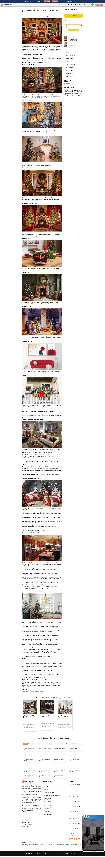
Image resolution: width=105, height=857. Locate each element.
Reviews (63, 4)
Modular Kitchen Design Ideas (70, 55)
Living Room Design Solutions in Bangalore (44, 754)
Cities (83, 4)
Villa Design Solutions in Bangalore (59, 748)
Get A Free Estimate (73, 30)
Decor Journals (68, 52)
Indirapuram (51, 799)
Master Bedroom (25, 844)
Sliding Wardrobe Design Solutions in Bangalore (74, 771)
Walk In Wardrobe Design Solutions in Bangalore (59, 771)
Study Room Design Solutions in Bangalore (59, 760)
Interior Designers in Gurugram (75, 806)
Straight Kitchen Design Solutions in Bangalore (29, 771)
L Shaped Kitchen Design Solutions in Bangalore (74, 765)
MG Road (50, 808)
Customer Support (69, 1)
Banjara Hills (46, 789)
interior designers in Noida (38, 622)
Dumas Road (49, 814)
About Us (76, 4)
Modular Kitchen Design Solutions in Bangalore (45, 765)
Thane (50, 798)
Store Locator (88, 4)
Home (55, 4)
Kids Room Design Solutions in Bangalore (29, 760)
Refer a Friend (36, 853)
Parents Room (47, 844)
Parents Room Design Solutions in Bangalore (44, 760)
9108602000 (72, 833)
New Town (49, 792)
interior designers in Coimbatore (34, 564)
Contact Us (72, 4)
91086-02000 (39, 1)
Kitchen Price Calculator (26, 826)
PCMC (58, 795)
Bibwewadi (55, 795)
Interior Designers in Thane (74, 801)
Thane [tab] (81, 743)
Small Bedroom (53, 844)
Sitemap (53, 853)
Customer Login (55, 1)
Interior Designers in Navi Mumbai (75, 808)
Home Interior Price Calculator (27, 824)
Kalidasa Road (50, 805)
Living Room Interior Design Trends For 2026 (72, 95)
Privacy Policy (28, 853)
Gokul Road (49, 804)
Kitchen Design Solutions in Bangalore (73, 749)
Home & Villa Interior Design (26, 813)
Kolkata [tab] (57, 743)
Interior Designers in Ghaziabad (75, 803)
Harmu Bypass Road (50, 807)
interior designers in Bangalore (27, 337)
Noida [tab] (62, 743)
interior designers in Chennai (33, 508)
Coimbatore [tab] (50, 743)
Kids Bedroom (37, 844)
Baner (52, 795)
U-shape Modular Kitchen (60, 844)
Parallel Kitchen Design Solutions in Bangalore (44, 776)
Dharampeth (49, 811)
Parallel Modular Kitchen (79, 844)
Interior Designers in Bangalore (75, 784)
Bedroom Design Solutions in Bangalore (73, 754)
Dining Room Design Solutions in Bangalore (44, 771)
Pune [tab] (39, 743)
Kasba (53, 792)
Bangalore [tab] (26, 743)
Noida (51, 796)
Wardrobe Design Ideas (69, 73)
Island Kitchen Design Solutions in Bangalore (29, 754)
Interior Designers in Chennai (74, 789)
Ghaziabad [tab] (68, 743)
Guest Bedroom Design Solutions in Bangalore (74, 760)
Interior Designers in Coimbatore (75, 791)
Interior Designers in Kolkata (74, 796)
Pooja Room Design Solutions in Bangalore (29, 765)
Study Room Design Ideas (70, 67)
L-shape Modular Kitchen (70, 844)
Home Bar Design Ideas (69, 61)
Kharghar (51, 802)
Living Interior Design (25, 822)
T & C (32, 853)
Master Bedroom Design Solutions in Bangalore (60, 754)
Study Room (42, 844)
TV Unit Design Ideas (69, 70)
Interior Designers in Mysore (74, 818)
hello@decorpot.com (74, 835)
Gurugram (49, 801)
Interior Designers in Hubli (74, 811)
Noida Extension (55, 796)
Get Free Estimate (99, 4)
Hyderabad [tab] (33, 743)
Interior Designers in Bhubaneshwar (75, 830)
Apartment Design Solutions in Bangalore (29, 749)
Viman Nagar (48, 795)
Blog (80, 4)
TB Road (52, 810)
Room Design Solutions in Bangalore (45, 748)
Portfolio (58, 4)
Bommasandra (46, 786)
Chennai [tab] (44, 743)
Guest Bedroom (31, 844)
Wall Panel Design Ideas (69, 76)
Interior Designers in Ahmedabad (75, 823)
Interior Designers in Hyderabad (75, 786)
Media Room (49, 853)
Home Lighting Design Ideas (70, 64)
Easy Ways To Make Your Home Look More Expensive (73, 90)
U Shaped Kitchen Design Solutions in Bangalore (59, 765)
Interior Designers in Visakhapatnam (75, 813)
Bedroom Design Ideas (69, 58)
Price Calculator (47, 1)
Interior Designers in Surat (74, 828)
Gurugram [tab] (75, 743)
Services (66, 4)
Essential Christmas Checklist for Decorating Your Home (32, 691)
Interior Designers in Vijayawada (75, 816)
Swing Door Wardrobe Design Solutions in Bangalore (28, 776)
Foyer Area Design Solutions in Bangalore (59, 776)
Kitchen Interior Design (25, 820)
